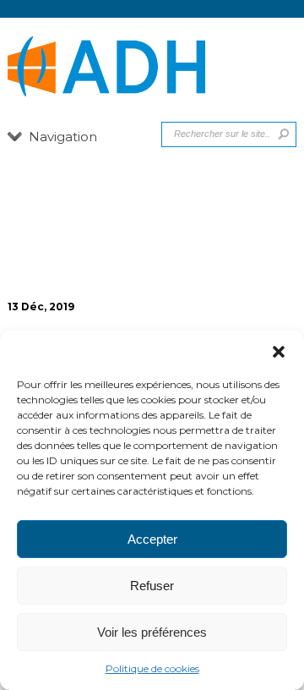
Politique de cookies (152, 668)
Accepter (152, 539)
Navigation (63, 137)
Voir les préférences (152, 632)
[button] (278, 351)
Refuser (152, 585)
